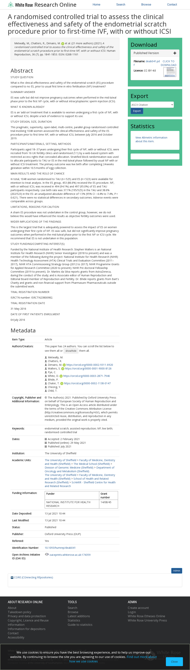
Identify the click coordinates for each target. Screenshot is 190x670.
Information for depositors (26, 629)
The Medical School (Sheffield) (91, 464)
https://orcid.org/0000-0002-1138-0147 (87, 383)
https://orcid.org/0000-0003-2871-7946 (86, 376)
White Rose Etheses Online (146, 616)
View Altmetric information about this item (151, 139)
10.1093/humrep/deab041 (60, 547)
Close (174, 661)
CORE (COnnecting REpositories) (33, 577)
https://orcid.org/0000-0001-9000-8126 (88, 368)
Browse (146, 4)
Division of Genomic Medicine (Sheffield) (69, 467)
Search (120, 4)
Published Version (146, 53)
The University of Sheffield (60, 460)
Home (96, 4)
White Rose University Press (147, 620)
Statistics (74, 620)
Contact (172, 4)
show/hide (70, 350)
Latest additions (79, 616)
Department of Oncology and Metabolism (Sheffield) (79, 469)
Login (132, 612)
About (12, 608)
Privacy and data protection (27, 616)
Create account (138, 608)
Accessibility (16, 637)
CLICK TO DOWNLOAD (168, 63)
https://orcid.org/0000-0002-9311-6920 (89, 364)
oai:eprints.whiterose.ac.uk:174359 (70, 554)
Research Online (45, 4)
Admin (176, 570)
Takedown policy (19, 612)
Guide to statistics (80, 625)
